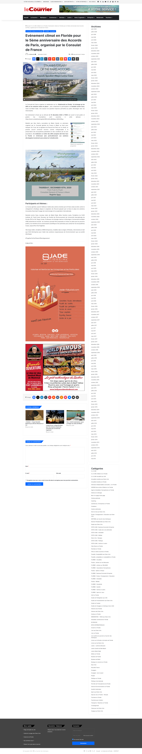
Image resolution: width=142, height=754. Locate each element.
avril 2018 (93, 301)
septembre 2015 (95, 385)
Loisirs (69, 17)
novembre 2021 (95, 184)
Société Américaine (96, 689)
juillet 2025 (94, 64)
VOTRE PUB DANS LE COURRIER (32, 1)
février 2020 (94, 241)
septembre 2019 (95, 254)
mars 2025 (94, 75)
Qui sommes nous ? (29, 740)
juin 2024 (93, 99)
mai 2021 (93, 200)
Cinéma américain (95, 498)
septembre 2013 (95, 447)
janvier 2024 (94, 113)
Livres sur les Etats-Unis (97, 643)
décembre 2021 (95, 181)
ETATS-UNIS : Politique (97, 540)
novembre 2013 (95, 442)
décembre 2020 (95, 214)
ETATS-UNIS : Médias (96, 535)
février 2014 (94, 436)
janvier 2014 (94, 439)
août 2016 (93, 355)
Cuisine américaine (96, 509)
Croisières (93, 506)
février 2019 (94, 273)
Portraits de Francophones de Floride (100, 683)
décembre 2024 (95, 83)
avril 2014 (93, 431)
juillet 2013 (94, 453)
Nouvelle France (95, 667)
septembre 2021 (95, 189)
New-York (93, 664)
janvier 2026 (94, 48)
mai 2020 (93, 233)
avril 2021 (93, 203)
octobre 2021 (94, 186)
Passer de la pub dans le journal (32, 744)
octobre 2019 (94, 252)
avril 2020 (93, 235)
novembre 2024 (95, 86)
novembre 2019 (95, 249)
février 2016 (94, 371)
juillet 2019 (94, 260)
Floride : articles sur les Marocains (100, 562)
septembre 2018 (95, 287)
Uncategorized (95, 705)
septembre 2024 (95, 91)
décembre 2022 (95, 148)
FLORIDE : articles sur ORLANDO (99, 565)
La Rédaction (31, 54)
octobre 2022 (94, 154)
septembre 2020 (95, 222)
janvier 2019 (94, 276)
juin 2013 (93, 456)
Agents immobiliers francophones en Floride (102, 490)
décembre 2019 (95, 246)
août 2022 (93, 159)
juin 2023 (93, 132)
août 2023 (93, 127)
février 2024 (94, 110)
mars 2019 (93, 271)
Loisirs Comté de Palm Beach (98, 648)
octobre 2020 (94, 219)
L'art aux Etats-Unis (96, 630)
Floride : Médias (95, 581)
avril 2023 (93, 137)
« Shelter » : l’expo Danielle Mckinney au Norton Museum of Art (34, 423)
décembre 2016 (95, 344)
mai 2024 (93, 102)
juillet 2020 (94, 227)
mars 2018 (93, 303)
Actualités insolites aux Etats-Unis (100, 479)
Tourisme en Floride (96, 697)
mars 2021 (93, 205)
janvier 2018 (94, 309)
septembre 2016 (95, 352)
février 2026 (94, 45)
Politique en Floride (96, 678)
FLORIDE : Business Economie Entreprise (101, 573)
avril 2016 (93, 366)
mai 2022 (93, 167)
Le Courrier (34, 17)
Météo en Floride (95, 654)
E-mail (27, 473)
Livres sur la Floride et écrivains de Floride (102, 640)
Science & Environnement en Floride (100, 686)
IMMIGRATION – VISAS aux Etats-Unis (101, 616)
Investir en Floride (96, 627)
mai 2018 (93, 298)
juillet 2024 (94, 97)
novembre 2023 (95, 118)
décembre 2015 (95, 377)
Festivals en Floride (96, 549)
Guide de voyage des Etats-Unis (32, 733)
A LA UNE (93, 471)
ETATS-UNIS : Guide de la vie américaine (101, 529)
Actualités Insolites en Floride (98, 482)
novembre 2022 (95, 151)
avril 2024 (93, 105)
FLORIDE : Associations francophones (101, 568)
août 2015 (93, 388)
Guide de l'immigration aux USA (99, 597)
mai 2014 (93, 428)
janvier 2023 (94, 146)
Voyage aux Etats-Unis (97, 711)
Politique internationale (97, 681)
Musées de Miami (95, 659)
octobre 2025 (94, 56)
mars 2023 (94, 140)
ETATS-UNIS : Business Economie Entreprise (102, 527)
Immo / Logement (79, 17)
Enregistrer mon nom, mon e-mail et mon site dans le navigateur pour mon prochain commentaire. (52, 480)
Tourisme (108, 17)
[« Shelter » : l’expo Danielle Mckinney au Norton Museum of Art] (34, 415)
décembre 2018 (95, 279)
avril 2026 (93, 40)
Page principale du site (30, 729)
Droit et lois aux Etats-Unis (98, 511)
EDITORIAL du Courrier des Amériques (101, 519)
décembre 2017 (95, 311)
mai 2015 (93, 396)
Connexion (83, 743)
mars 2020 (94, 238)
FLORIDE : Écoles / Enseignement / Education (103, 576)
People (93, 675)
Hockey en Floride (96, 614)
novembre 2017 (95, 314)
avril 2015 (93, 398)
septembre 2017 (95, 320)
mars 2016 (93, 369)
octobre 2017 (94, 317)
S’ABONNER (46, 1)
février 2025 (94, 78)
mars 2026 (94, 42)
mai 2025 (93, 69)
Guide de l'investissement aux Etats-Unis (101, 600)
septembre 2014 (95, 417)
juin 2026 (93, 34)
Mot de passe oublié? (88, 735)
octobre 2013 (94, 445)
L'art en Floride (95, 633)
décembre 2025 (95, 50)
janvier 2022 (94, 178)
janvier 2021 (94, 211)
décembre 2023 (95, 116)
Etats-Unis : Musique (96, 538)
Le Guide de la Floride (106, 751)
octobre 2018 (94, 284)
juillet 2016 (94, 358)
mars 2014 (93, 434)
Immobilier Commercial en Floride (99, 619)
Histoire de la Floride (96, 608)
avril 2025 (93, 72)
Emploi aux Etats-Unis (96, 524)
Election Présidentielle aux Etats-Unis (101, 521)
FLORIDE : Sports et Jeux (97, 592)
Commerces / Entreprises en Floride (100, 503)
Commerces (52, 17)
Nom (27, 466)
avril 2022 (93, 170)
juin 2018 (93, 295)
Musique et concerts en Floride (99, 662)
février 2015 (94, 404)
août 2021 (93, 192)
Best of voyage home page (98, 495)
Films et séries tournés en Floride (100, 551)
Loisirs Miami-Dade (96, 651)
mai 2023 (93, 135)
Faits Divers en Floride (97, 546)
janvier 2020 (94, 243)
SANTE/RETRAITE (68, 1)
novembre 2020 (95, 216)
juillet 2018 (94, 292)
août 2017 (93, 322)
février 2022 (94, 175)
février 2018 (94, 306)
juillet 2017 (94, 325)
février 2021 (94, 208)
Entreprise (90, 17)
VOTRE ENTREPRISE (81, 1)
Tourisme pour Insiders (97, 700)
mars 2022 (94, 173)
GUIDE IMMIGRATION (56, 1)
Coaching (93, 501)
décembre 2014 (95, 409)
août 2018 (93, 290)
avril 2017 (93, 333)
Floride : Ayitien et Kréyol (97, 570)
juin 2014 (93, 426)
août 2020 (93, 224)
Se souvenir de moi (78, 739)
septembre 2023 (95, 124)
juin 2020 (93, 230)
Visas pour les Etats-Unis (97, 708)
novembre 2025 (95, 53)
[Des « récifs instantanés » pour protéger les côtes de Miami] (76, 415)
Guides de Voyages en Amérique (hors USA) (102, 606)
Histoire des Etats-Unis (97, 611)
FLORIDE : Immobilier (96, 578)
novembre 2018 (95, 282)
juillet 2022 (94, 162)
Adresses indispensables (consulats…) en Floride (104, 484)
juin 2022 (93, 165)
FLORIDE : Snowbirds (96, 584)
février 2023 (94, 143)
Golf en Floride (95, 595)
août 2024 (93, 94)
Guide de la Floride (29, 737)
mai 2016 (93, 363)
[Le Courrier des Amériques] (38, 9)
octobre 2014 (94, 415)
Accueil (26, 17)
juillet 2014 (94, 423)
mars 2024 (94, 108)
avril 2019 (93, 268)
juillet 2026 (94, 31)
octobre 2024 (94, 88)
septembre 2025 (95, 59)
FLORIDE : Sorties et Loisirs (98, 589)
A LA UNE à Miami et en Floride (39, 26)
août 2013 (93, 450)
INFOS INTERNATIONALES (97, 625)
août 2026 (93, 29)
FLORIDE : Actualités (50, 31)
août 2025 (93, 61)
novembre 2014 (95, 412)
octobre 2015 (94, 382)
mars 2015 (93, 401)
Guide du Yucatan (95, 603)
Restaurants (100, 17)
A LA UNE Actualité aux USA (98, 476)
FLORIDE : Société (95, 587)
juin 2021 (93, 197)
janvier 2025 (94, 80)
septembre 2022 (95, 156)
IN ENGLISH (94, 622)
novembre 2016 (95, 347)
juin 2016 (93, 360)
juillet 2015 (94, 390)
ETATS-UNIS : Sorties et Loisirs (99, 543)
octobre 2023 (94, 121)
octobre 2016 (94, 349)
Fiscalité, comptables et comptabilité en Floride (103, 557)
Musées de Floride (96, 656)
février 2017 (94, 339)
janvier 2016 (94, 374)
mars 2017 (93, 336)
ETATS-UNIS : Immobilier (97, 532)
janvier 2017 (94, 341)
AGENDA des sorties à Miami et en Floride (102, 487)
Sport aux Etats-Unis (96, 692)
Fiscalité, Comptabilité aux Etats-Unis (100, 554)
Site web (58, 473)
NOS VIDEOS (92, 1)
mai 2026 (93, 37)
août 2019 (93, 257)
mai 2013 (93, 458)
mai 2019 (93, 265)
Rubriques (43, 17)
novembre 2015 (95, 379)
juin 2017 (93, 328)
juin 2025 (93, 67)
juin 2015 (93, 393)
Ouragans (93, 670)
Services (61, 17)
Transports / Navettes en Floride (99, 702)
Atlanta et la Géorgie (96, 492)
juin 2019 (93, 262)
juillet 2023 (94, 129)
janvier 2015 (94, 407)
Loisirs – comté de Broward (98, 645)
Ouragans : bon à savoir (97, 673)
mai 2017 (93, 330)
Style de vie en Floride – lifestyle (99, 694)
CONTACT (116, 751)
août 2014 (93, 420)
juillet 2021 (94, 195)
